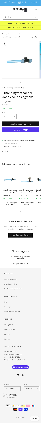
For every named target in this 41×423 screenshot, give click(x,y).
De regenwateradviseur (12, 311)
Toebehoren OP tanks (16, 34)
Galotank (22, 417)
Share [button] (6, 152)
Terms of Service (9, 329)
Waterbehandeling (10, 284)
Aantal (3, 112)
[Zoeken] (35, 17)
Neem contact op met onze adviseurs (20, 258)
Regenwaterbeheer (10, 279)
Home (4, 34)
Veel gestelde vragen (20, 264)
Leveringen (8, 307)
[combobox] (20, 17)
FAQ (5, 302)
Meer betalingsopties (21, 135)
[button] (4, 10)
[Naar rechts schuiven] (25, 82)
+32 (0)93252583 (12, 351)
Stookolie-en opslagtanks (13, 289)
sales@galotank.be (15, 354)
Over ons (7, 334)
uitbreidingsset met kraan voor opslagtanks (27, 191)
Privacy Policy (8, 325)
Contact (7, 339)
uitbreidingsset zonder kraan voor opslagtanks (10, 191)
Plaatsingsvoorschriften (20, 235)
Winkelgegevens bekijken (12, 146)
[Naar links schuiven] (16, 82)
